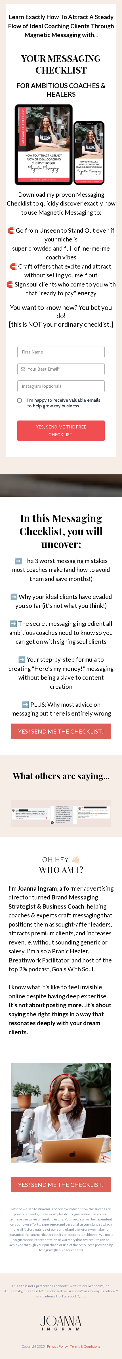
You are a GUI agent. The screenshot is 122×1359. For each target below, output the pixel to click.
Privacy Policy (57, 1346)
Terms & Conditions (85, 1346)
